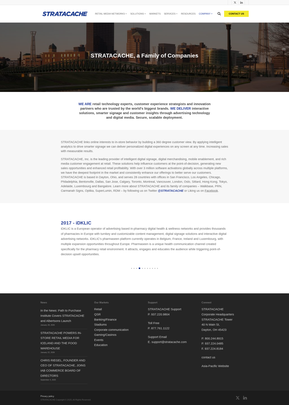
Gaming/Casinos (105, 334)
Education (101, 345)
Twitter (114, 254)
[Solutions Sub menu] (145, 14)
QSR (97, 314)
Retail (98, 309)
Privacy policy (47, 396)
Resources (188, 13)
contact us (208, 357)
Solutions (137, 13)
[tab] (131, 268)
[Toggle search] (219, 14)
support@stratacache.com (169, 342)
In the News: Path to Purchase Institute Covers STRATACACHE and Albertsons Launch (62, 315)
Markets (155, 13)
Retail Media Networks (110, 13)
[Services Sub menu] (177, 14)
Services (169, 13)
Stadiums (100, 324)
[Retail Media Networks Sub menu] (126, 14)
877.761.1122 (160, 328)
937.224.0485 (214, 343)
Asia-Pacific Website (215, 366)
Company (204, 13)
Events (98, 340)
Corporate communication (111, 329)
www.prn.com (76, 254)
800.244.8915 (214, 338)
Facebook (211, 190)
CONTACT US (236, 13)
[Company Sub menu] (212, 14)
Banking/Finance (105, 319)
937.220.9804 (160, 314)
